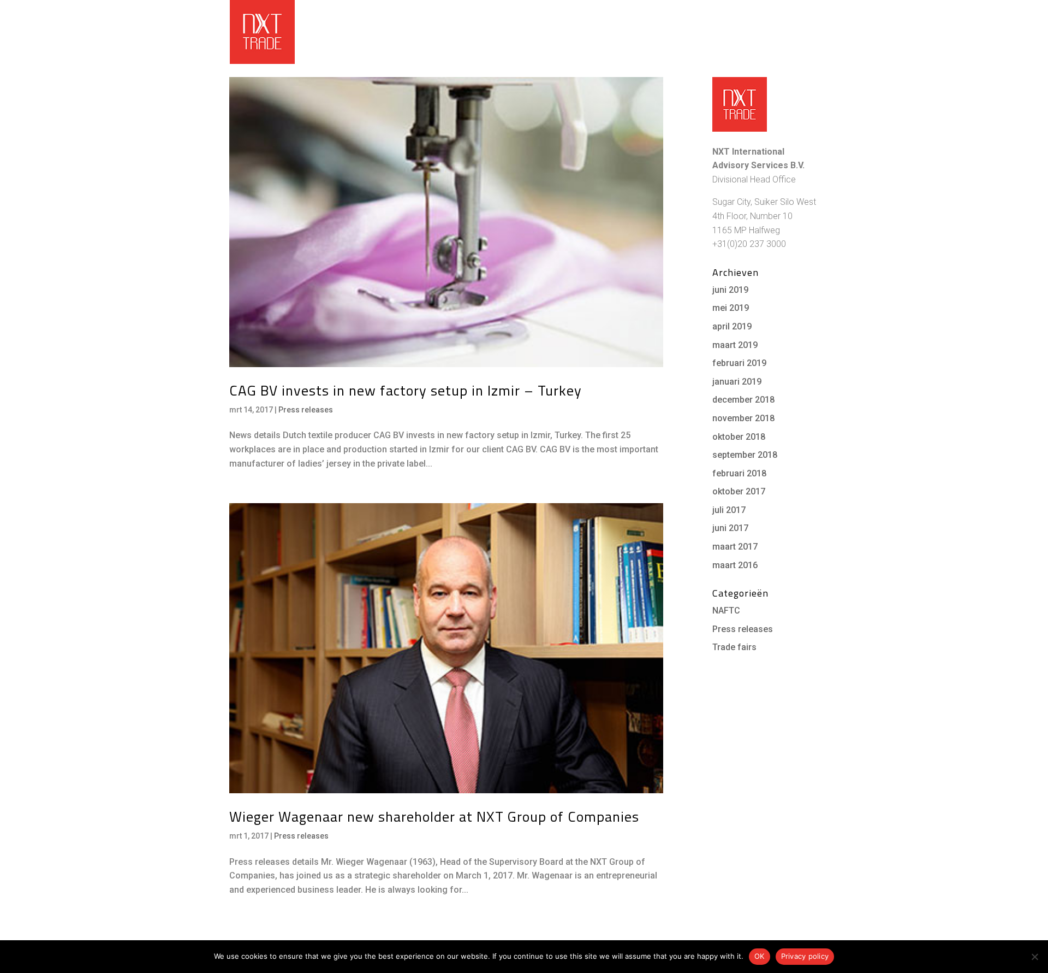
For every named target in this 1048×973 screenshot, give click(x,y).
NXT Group (732, 8)
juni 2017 (730, 528)
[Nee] (1034, 956)
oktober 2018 (738, 437)
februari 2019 (739, 363)
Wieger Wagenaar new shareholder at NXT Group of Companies (434, 816)
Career (809, 8)
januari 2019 (736, 381)
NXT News (773, 8)
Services (658, 31)
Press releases (305, 409)
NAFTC (726, 610)
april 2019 (732, 326)
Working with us (580, 31)
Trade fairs (734, 647)
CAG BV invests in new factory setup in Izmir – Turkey (405, 390)
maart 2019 (735, 345)
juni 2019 (730, 290)
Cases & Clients (734, 31)
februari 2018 (739, 473)
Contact (800, 31)
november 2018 (743, 418)
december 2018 (743, 399)
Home (520, 31)
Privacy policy (805, 956)
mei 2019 (730, 308)
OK (759, 956)
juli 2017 (729, 510)
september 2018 (744, 455)
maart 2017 (735, 546)
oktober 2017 (738, 491)
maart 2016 (735, 565)
